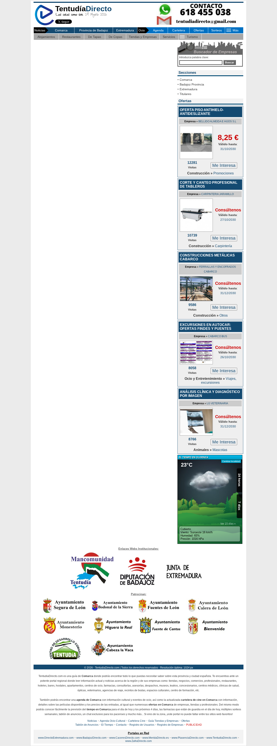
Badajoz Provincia (192, 84)
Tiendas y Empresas (143, 37)
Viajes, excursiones (218, 380)
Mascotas (220, 450)
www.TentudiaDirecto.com (221, 737)
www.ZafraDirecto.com (138, 741)
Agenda (158, 30)
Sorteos (216, 30)
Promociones (223, 173)
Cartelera (178, 30)
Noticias (92, 720)
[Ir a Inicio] (44, 24)
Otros (223, 315)
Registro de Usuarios (141, 724)
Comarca (61, 30)
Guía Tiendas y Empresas (163, 720)
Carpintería (223, 246)
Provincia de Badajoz (93, 30)
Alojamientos (46, 37)
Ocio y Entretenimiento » (205, 378)
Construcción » (200, 173)
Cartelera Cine (136, 720)
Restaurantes (71, 37)
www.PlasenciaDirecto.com (188, 737)
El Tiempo (107, 724)
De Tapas (94, 37)
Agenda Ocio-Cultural (112, 720)
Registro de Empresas (170, 724)
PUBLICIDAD (194, 724)
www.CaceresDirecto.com (124, 737)
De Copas (115, 37)
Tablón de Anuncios (86, 724)
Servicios (169, 37)
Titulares (185, 94)
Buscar (229, 62)
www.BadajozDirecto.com (91, 737)
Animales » (203, 450)
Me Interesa (223, 165)
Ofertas (199, 30)
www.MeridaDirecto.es (155, 737)
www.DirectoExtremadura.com (56, 737)
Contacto (121, 724)
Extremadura (125, 30)
